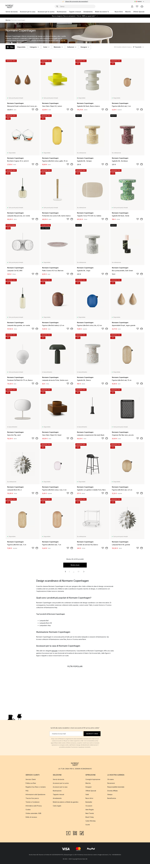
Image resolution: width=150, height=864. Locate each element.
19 (78, 572)
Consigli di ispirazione (93, 779)
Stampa (109, 794)
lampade (54, 651)
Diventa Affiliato (112, 791)
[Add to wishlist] (33, 109)
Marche (128, 12)
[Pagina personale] (132, 6)
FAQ (27, 791)
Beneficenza (111, 798)
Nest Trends (90, 813)
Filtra (11, 47)
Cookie (28, 809)
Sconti (88, 824)
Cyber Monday (91, 821)
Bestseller (89, 802)
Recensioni (111, 783)
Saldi (87, 794)
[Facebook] (68, 833)
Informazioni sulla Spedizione (35, 794)
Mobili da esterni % (102, 12)
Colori (45, 47)
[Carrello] (141, 6)
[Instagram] (75, 833)
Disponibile (21, 47)
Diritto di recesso (31, 817)
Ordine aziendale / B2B (33, 813)
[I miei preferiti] (137, 6)
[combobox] (139, 1)
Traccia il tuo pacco (32, 798)
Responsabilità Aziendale (115, 787)
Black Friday (90, 817)
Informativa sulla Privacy (34, 806)
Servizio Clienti (31, 779)
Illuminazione (61, 12)
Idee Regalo (90, 809)
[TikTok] (81, 833)
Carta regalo (57, 806)
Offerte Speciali (138, 12)
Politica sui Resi (31, 783)
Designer (84, 47)
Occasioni (89, 806)
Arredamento (88, 12)
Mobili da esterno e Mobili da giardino (65, 802)
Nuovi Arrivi (119, 12)
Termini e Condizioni (32, 802)
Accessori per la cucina (46, 12)
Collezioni (70, 47)
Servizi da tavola (12, 12)
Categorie (33, 47)
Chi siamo (110, 779)
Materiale (57, 47)
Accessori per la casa (27, 12)
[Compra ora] (37, 109)
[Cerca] (57, 6)
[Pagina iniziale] (9, 6)
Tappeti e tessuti (75, 12)
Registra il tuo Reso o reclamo (36, 787)
